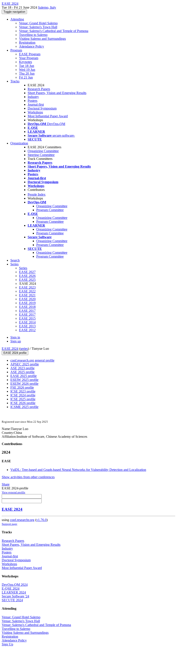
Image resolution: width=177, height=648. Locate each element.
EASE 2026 (27, 276)
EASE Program (29, 54)
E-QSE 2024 (10, 588)
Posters (32, 100)
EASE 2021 (27, 295)
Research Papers (39, 89)
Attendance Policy (31, 46)
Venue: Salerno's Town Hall (38, 27)
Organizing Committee (43, 151)
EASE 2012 (27, 330)
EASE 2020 (27, 299)
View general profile (13, 492)
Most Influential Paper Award (48, 116)
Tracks (14, 81)
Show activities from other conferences (28, 477)
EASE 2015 (27, 318)
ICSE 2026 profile (22, 403)
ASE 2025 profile (22, 372)
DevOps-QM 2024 (15, 584)
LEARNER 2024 (14, 592)
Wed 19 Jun (27, 69)
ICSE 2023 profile (22, 391)
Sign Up (7, 644)
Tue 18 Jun (26, 66)
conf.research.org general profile (32, 360)
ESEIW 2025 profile (24, 380)
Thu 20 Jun (27, 73)
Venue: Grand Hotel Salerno (38, 23)
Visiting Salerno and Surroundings (42, 38)
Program (16, 50)
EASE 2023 (27, 287)
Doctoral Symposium (42, 108)
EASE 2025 (27, 279)
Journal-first (36, 104)
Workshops (35, 112)
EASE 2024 (10, 348)
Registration (27, 42)
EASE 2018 (27, 307)
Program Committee (50, 210)
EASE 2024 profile (15, 352)
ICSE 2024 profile (22, 395)
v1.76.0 (41, 520)
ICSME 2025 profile (24, 407)
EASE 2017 (27, 310)
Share (5, 484)
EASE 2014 (27, 322)
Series (23, 268)
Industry (33, 97)
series (24, 348)
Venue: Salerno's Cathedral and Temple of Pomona (53, 31)
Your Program (28, 58)
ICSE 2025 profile (22, 399)
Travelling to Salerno (33, 35)
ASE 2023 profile (22, 368)
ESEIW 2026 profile (24, 383)
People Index (37, 194)
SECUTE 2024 (12, 600)
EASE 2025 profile (23, 376)
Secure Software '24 (15, 596)
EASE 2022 (27, 291)
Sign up (15, 341)
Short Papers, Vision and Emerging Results (57, 93)
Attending (17, 19)
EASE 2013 (27, 326)
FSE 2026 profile (22, 387)
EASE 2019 (27, 303)
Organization (19, 143)
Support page (9, 524)
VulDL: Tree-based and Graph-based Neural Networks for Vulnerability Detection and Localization (78, 470)
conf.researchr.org (22, 520)
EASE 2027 (27, 272)
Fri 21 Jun (26, 77)
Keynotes (25, 62)
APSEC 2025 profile (24, 364)
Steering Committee (41, 155)
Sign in (15, 337)
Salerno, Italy (47, 7)
